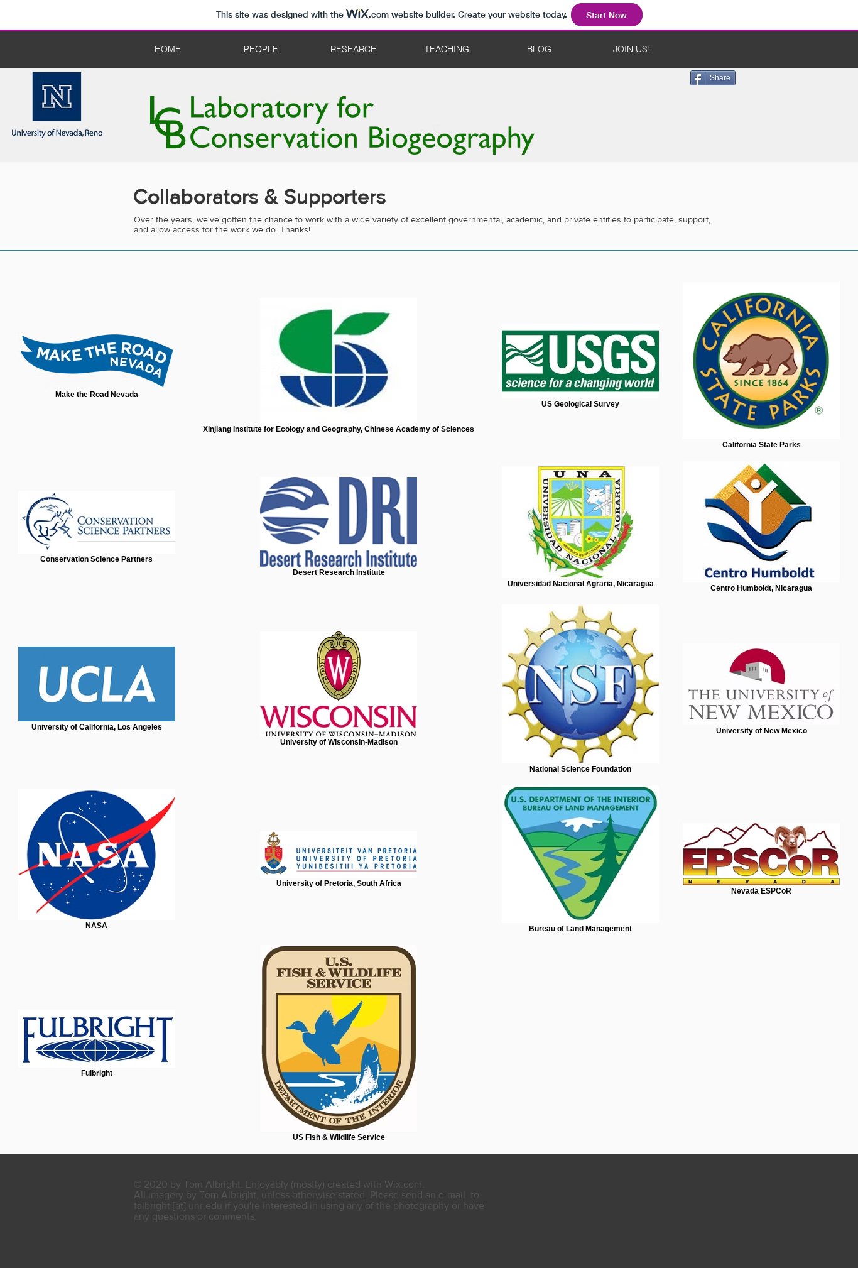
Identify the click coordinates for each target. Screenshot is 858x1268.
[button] (631, 49)
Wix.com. (404, 1184)
